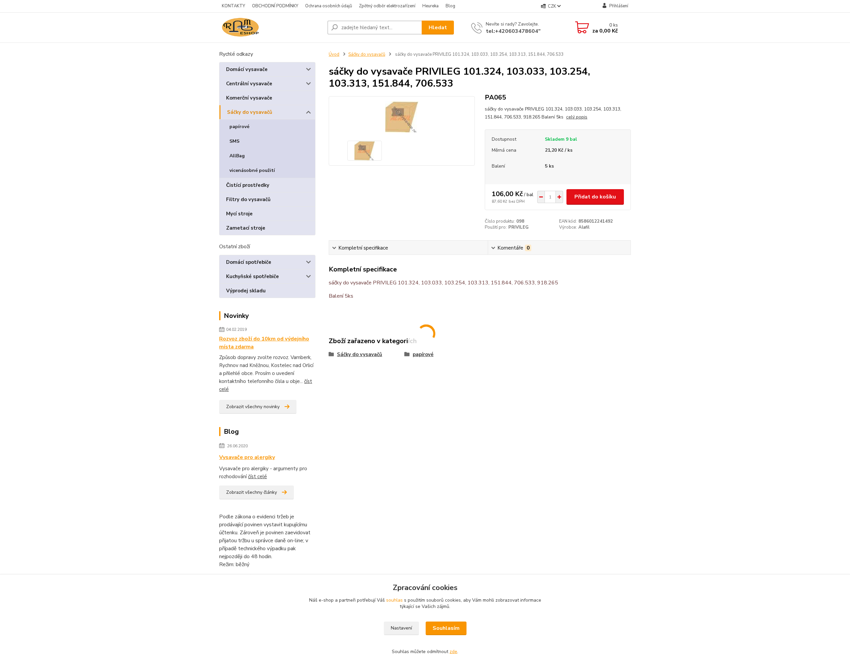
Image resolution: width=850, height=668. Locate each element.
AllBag (237, 156)
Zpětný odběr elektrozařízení (387, 6)
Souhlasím (446, 628)
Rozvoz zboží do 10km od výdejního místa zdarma (264, 342)
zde (453, 651)
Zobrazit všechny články (251, 492)
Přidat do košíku (595, 196)
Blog (450, 6)
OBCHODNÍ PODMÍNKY (275, 6)
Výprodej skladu (246, 290)
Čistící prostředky (247, 185)
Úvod (334, 54)
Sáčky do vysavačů (249, 112)
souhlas (394, 600)
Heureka (430, 6)
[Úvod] (270, 27)
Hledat (438, 27)
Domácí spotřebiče (248, 262)
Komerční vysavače (249, 98)
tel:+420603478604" (513, 31)
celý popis (576, 117)
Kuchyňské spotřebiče (252, 276)
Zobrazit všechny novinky (253, 407)
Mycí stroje (239, 213)
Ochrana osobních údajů (328, 6)
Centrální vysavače (249, 83)
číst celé (257, 476)
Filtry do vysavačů (248, 199)
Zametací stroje (245, 228)
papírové (239, 126)
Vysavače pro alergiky (247, 457)
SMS (234, 141)
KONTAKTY (233, 6)
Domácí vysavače (247, 69)
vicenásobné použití (252, 170)
